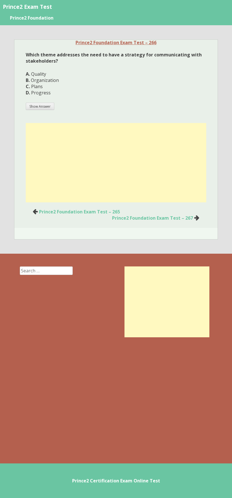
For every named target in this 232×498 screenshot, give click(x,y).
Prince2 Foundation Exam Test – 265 (79, 212)
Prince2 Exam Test (27, 6)
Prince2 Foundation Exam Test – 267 (152, 218)
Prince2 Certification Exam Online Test (116, 481)
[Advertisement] (116, 162)
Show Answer (40, 106)
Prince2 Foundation (31, 18)
